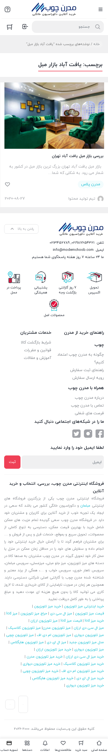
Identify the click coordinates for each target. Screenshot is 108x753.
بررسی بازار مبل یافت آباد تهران (78, 156)
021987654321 (82, 242)
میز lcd (11, 613)
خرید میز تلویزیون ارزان (53, 649)
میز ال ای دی (56, 642)
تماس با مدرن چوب (87, 405)
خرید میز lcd (94, 620)
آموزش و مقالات (37, 358)
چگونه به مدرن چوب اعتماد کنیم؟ (80, 358)
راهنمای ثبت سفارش (87, 370)
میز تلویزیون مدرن (57, 628)
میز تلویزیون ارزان (44, 620)
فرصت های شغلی (89, 413)
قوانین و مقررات (37, 350)
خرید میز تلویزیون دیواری (41, 663)
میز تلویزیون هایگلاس (27, 642)
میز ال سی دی (61, 613)
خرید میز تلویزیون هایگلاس (52, 678)
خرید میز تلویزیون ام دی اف (82, 671)
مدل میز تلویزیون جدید (86, 642)
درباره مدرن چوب (89, 397)
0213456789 (60, 242)
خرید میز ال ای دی (90, 678)
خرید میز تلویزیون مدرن (45, 656)
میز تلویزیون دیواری (89, 635)
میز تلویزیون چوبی (20, 635)
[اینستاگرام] (88, 433)
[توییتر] (76, 433)
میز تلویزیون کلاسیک (24, 628)
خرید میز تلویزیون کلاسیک (83, 663)
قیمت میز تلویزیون (89, 613)
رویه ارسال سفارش (88, 378)
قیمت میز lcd (71, 620)
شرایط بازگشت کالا (36, 342)
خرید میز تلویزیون (47, 606)
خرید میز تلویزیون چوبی (40, 671)
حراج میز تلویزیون (33, 613)
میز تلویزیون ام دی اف (54, 635)
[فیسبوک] (100, 433)
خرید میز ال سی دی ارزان (85, 656)
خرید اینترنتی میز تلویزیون (84, 606)
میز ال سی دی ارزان (89, 628)
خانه (96, 44)
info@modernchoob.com (73, 249)
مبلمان (85, 505)
